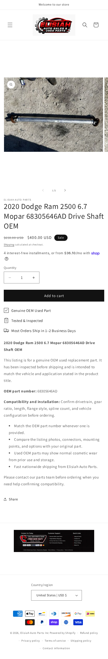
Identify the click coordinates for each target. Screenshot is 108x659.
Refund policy (89, 633)
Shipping (9, 244)
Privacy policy (30, 640)
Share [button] (13, 499)
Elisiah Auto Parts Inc (34, 633)
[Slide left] (42, 190)
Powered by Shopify (63, 633)
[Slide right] (65, 190)
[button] (10, 24)
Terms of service (55, 640)
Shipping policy (81, 640)
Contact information (56, 648)
